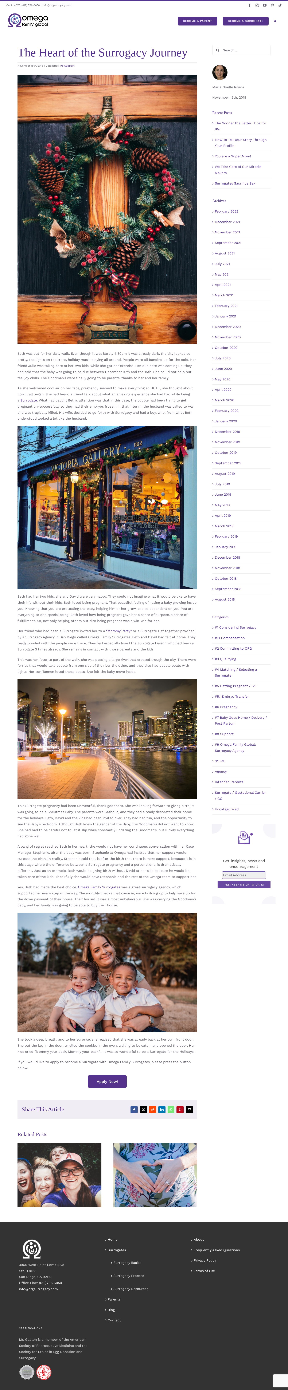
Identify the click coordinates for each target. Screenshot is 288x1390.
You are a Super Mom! (233, 156)
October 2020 (226, 348)
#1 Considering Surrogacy (235, 627)
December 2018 (227, 557)
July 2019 (222, 484)
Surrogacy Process (128, 1276)
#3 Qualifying (225, 659)
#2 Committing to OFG (233, 648)
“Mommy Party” (118, 631)
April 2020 (223, 390)
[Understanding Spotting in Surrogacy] (155, 1175)
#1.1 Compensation (230, 638)
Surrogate (28, 400)
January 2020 (226, 421)
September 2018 (228, 589)
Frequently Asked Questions (217, 1250)
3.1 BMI (220, 761)
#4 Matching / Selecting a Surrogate (236, 673)
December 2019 (227, 432)
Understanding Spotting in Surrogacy (148, 1166)
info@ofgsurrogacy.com (57, 5)
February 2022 (226, 211)
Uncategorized (227, 809)
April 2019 (223, 516)
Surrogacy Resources (130, 1289)
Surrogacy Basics (127, 1263)
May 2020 (222, 379)
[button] (275, 21)
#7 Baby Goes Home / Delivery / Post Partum (241, 721)
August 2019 (225, 474)
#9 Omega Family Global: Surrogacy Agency (235, 747)
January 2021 (225, 316)
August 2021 (225, 253)
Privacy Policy (205, 1260)
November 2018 (227, 568)
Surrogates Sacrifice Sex (235, 183)
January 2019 (225, 547)
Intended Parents (229, 782)
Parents (114, 1299)
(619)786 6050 (50, 1283)
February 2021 (226, 306)
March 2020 (224, 400)
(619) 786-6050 (31, 5)
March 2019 (224, 526)
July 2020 (223, 358)
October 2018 (226, 579)
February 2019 (226, 536)
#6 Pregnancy (226, 707)
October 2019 (226, 453)
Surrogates (117, 1250)
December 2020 (228, 327)
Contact (114, 1320)
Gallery (65, 1166)
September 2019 (228, 463)
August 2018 (225, 599)
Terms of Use (204, 1271)
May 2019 (222, 505)
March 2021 (224, 295)
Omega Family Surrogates (99, 887)
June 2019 (223, 494)
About (199, 1239)
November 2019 (227, 442)
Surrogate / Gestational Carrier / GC (240, 796)
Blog (111, 1310)
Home (112, 1239)
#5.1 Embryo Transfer (232, 696)
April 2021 (223, 285)
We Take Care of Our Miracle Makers (53, 1166)
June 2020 (223, 369)
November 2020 (228, 337)
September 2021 (228, 243)
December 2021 (227, 222)
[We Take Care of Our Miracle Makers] (59, 1175)
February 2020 (226, 411)
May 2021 (222, 274)
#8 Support (67, 65)
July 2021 (222, 264)
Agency (221, 771)
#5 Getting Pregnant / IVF (236, 686)
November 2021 (227, 232)
